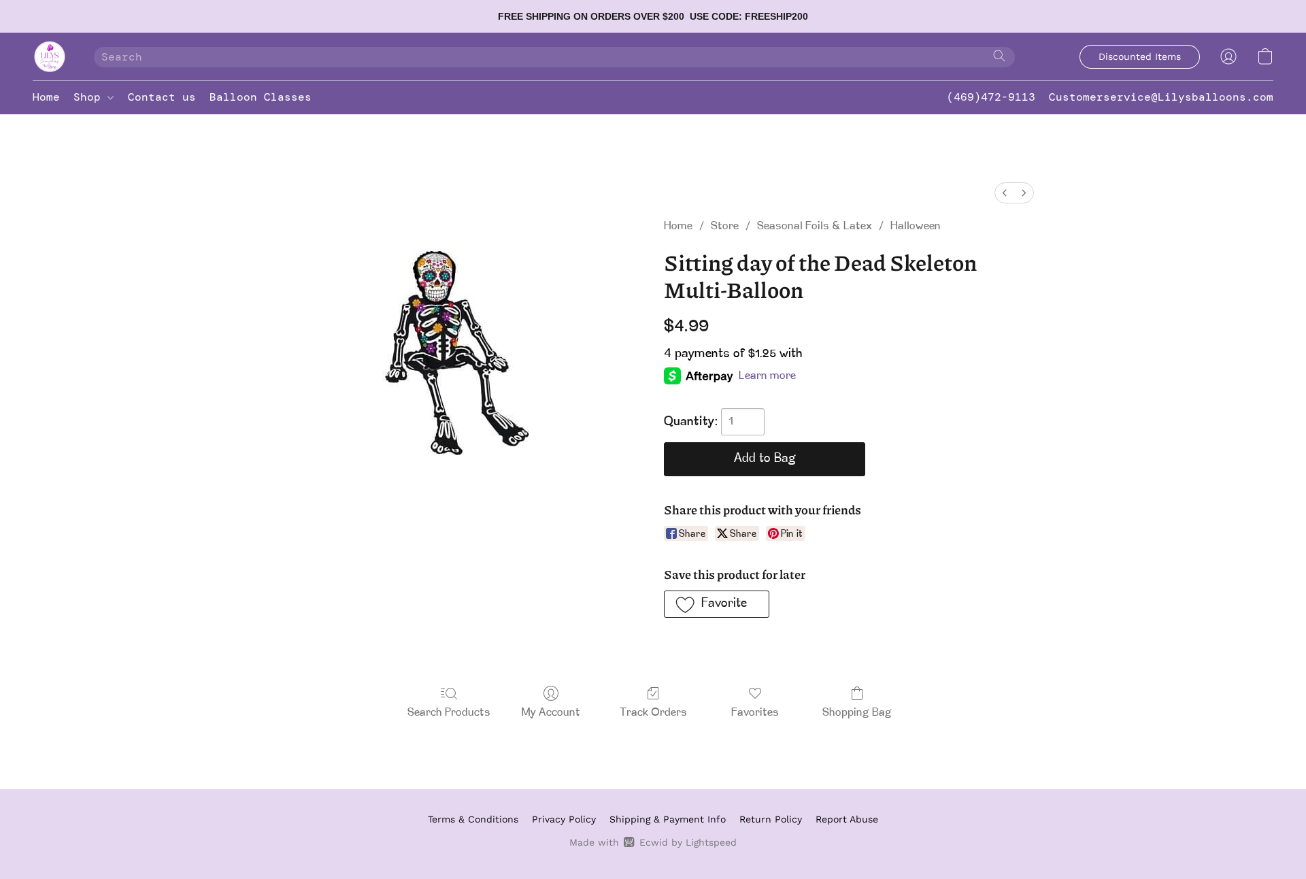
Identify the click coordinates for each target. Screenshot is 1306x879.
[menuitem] (1004, 193)
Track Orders (653, 713)
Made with (652, 842)
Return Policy (770, 819)
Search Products (448, 713)
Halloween (915, 226)
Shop (90, 97)
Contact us (162, 97)
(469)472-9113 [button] (991, 97)
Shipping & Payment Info (667, 819)
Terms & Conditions (473, 819)
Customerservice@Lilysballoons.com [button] (1161, 97)
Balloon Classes (261, 97)
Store (725, 226)
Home (46, 97)
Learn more (767, 376)
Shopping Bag (857, 713)
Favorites (755, 713)
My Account (551, 713)
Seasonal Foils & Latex (814, 226)
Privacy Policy (564, 819)
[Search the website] (999, 55)
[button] (50, 56)
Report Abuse (847, 819)
